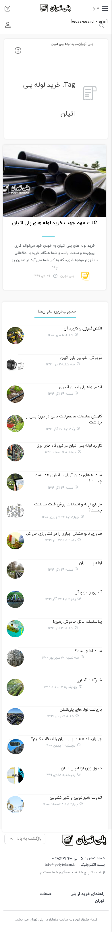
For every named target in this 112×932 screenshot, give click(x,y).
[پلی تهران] (85, 840)
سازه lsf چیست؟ (88, 651)
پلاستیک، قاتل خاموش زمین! (77, 621)
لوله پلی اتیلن (90, 563)
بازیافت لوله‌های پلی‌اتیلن (81, 709)
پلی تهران (85, 44)
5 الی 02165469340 (67, 859)
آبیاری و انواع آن (88, 592)
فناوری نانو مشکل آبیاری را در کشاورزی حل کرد (64, 533)
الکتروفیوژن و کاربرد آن (83, 328)
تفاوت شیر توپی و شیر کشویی (76, 797)
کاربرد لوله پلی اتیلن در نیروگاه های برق (69, 445)
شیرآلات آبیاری (89, 680)
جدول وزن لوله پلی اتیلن (81, 768)
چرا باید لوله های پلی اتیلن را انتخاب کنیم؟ (66, 739)
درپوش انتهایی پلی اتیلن (81, 357)
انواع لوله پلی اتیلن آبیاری (80, 387)
